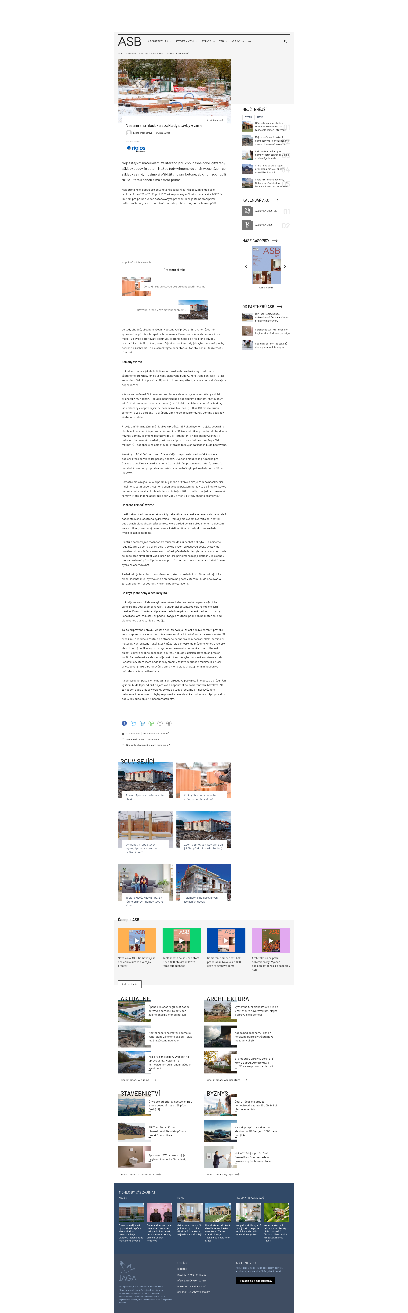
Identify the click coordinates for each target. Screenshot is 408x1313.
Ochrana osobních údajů (191, 1286)
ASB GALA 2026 (264, 224)
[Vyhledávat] (285, 41)
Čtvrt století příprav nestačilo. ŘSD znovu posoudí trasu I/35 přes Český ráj (170, 1105)
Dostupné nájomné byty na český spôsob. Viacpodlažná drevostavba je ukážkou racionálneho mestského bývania (131, 1233)
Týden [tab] (248, 117)
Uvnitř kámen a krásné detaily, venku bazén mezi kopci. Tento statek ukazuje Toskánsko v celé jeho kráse (217, 1233)
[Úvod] (129, 41)
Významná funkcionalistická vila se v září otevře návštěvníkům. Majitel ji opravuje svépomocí (256, 1010)
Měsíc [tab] (260, 117)
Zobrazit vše (130, 984)
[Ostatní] (249, 41)
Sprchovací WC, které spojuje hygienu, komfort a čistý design (272, 331)
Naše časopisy (255, 240)
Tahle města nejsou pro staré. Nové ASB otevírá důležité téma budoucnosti (181, 961)
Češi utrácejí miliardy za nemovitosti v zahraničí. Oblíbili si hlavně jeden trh (256, 1105)
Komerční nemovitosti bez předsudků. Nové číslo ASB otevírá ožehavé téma (224, 961)
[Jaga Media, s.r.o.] (127, 1270)
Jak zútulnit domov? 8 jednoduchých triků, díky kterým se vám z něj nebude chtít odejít (189, 1230)
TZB (221, 41)
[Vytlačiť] (168, 723)
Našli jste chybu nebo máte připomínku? (148, 744)
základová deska (135, 739)
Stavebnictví (184, 41)
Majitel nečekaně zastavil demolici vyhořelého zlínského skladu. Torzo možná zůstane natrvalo (170, 1036)
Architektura (158, 41)
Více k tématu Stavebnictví (137, 1174)
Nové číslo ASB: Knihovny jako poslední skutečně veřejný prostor (137, 961)
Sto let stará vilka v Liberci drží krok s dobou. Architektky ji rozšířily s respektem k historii (254, 1062)
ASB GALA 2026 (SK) (266, 210)
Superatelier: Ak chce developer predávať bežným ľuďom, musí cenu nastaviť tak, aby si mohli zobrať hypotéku (159, 1233)
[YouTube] (151, 723)
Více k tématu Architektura (223, 1079)
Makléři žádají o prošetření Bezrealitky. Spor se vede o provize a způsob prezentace (253, 1157)
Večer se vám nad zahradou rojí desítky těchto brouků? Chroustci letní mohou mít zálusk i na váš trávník (276, 1233)
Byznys (206, 41)
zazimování (153, 739)
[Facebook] (124, 723)
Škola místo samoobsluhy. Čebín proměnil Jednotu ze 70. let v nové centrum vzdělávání (272, 183)
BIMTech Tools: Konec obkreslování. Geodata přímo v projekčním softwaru (168, 1131)
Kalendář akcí (256, 200)
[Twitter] (133, 723)
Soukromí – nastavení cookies (193, 1292)
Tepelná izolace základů (156, 733)
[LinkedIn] (142, 723)
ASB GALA (237, 41)
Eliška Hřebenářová (142, 132)
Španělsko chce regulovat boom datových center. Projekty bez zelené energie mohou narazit (169, 1010)
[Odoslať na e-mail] (160, 723)
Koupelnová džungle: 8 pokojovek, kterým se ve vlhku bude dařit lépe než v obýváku (248, 1230)
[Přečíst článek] (137, 940)
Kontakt (182, 1269)
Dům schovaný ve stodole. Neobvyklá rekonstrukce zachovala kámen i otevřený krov (270, 126)
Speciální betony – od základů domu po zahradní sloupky (271, 345)
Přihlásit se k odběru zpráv (255, 1280)
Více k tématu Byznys (220, 1174)
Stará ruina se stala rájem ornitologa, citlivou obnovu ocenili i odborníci (270, 169)
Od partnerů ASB (258, 306)
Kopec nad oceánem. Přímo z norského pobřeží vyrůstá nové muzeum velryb (254, 1036)
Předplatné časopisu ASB (191, 1280)
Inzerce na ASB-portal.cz (191, 1274)
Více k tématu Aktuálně (134, 1079)
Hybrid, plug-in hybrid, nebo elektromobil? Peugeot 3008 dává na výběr (256, 1131)
